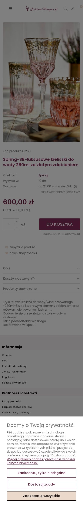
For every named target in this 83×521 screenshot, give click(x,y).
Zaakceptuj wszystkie (41, 495)
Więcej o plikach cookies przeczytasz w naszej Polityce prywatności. (41, 461)
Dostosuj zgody (41, 484)
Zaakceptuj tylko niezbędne (41, 472)
